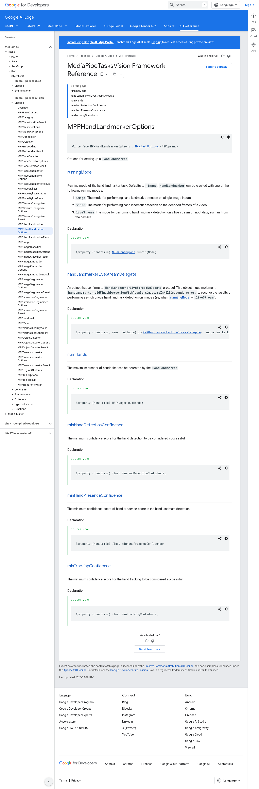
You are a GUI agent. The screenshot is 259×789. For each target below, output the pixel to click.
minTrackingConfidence (89, 565)
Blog (125, 702)
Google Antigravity (197, 728)
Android (190, 702)
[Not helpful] (229, 56)
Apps (167, 26)
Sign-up (156, 42)
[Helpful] (223, 56)
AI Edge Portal (113, 26)
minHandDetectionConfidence (95, 425)
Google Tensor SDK (143, 26)
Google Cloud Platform (174, 764)
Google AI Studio (195, 721)
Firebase (190, 715)
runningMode (79, 172)
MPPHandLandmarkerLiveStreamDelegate (172, 332)
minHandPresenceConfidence (94, 495)
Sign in (249, 4)
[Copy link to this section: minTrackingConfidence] (115, 566)
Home (70, 55)
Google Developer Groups (75, 708)
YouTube (128, 734)
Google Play (192, 741)
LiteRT (9, 26)
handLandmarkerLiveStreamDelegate (101, 274)
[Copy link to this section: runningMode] (95, 172)
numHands (77, 354)
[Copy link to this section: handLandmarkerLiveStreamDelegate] (140, 274)
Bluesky (127, 708)
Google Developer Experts (75, 715)
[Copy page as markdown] (114, 74)
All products (225, 764)
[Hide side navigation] (49, 782)
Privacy (76, 780)
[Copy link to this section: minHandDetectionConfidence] (127, 425)
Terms (63, 780)
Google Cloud (193, 734)
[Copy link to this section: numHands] (91, 354)
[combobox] (188, 5)
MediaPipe (55, 26)
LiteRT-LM (33, 26)
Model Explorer (85, 26)
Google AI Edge (19, 17)
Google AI (203, 764)
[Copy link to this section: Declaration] (89, 228)
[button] (24, 47)
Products (85, 55)
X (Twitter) (129, 728)
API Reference (189, 26)
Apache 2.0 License (75, 670)
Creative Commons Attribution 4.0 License (169, 665)
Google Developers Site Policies (129, 670)
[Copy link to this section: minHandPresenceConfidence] (126, 495)
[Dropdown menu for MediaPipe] (67, 26)
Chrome (190, 708)
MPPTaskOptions (147, 146)
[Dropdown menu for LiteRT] (18, 26)
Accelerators (67, 721)
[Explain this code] (222, 137)
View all (190, 747)
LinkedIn (127, 721)
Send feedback (216, 66)
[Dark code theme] (228, 137)
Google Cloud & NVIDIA (73, 728)
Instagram (128, 715)
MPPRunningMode (123, 252)
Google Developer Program (76, 702)
